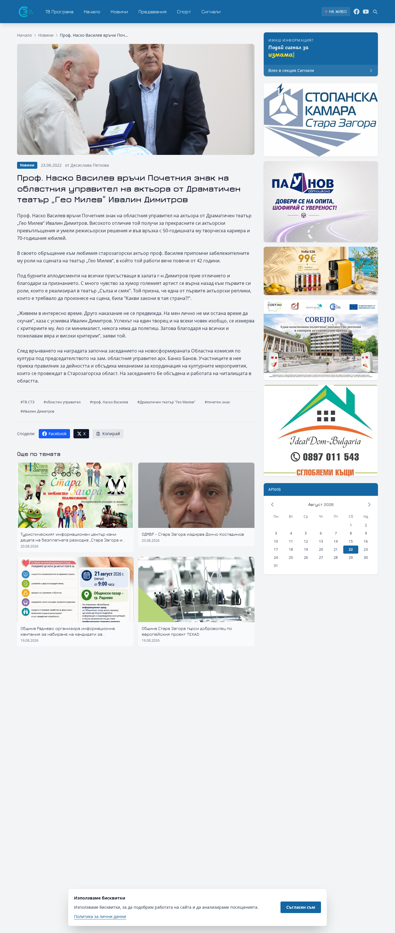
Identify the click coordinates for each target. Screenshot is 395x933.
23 (366, 549)
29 (351, 557)
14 (336, 541)
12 (306, 541)
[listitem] (336, 11)
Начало (92, 11)
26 (306, 557)
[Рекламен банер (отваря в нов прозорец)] (321, 120)
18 (291, 549)
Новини (119, 11)
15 (351, 541)
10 (276, 541)
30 (366, 557)
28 (336, 557)
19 (306, 549)
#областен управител (62, 402)
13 (321, 541)
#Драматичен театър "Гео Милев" (166, 402)
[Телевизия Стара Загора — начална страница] (25, 11)
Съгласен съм (300, 907)
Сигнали (211, 11)
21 (336, 549)
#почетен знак (217, 402)
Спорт (184, 11)
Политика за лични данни (100, 916)
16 (366, 541)
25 (291, 557)
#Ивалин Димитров (37, 411)
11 (291, 541)
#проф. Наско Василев (109, 402)
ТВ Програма (59, 11)
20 (321, 549)
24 (276, 557)
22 (351, 549)
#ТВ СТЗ (27, 402)
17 (276, 549)
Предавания (153, 11)
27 (321, 557)
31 (276, 565)
